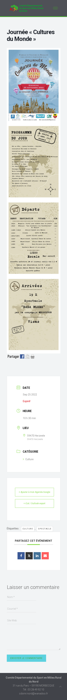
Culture (29, 459)
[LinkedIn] (37, 555)
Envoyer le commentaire (26, 658)
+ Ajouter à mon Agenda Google (34, 492)
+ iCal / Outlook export (34, 503)
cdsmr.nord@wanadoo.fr (33, 693)
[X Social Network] (29, 555)
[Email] (45, 555)
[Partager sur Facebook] (21, 555)
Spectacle (44, 529)
